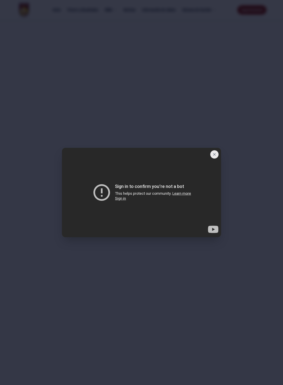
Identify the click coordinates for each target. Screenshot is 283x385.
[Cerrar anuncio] (214, 154)
